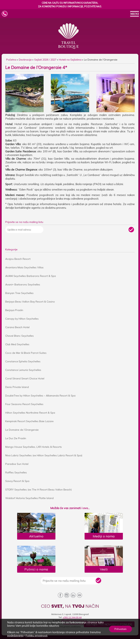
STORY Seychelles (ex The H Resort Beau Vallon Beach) (38, 489)
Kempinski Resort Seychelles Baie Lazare (29, 421)
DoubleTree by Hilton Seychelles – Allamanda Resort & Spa (40, 395)
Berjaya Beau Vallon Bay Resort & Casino (30, 301)
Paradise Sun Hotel (16, 464)
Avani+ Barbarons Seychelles (22, 284)
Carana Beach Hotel (17, 327)
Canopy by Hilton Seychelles (22, 318)
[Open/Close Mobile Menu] (134, 14)
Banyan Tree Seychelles (19, 293)
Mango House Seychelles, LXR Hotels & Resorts (33, 446)
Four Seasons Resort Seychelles (24, 404)
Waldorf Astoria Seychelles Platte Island (29, 498)
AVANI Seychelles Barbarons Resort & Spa (30, 276)
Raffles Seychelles (16, 472)
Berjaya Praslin (14, 310)
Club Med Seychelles (17, 344)
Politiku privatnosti (36, 635)
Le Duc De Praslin (15, 438)
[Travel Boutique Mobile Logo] (70, 10)
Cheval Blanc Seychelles (19, 335)
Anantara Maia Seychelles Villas (24, 267)
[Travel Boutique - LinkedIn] (73, 595)
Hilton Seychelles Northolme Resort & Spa (30, 412)
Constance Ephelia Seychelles (22, 361)
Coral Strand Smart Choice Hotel (24, 378)
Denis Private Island (17, 387)
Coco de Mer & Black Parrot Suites (25, 352)
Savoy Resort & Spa (17, 481)
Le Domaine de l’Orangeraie (22, 429)
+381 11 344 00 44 (72, 617)
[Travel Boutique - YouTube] (79, 595)
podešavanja (15, 635)
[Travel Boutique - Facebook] (60, 595)
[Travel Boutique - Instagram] (66, 595)
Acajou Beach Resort (17, 259)
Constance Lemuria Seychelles (23, 370)
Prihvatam (120, 629)
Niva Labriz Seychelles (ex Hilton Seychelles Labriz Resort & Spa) (43, 455)
